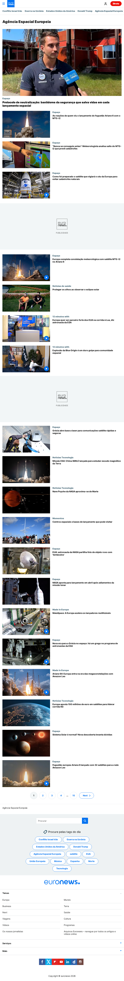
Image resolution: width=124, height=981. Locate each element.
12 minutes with (60, 316)
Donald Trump (85, 11)
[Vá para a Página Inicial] (11, 3)
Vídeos (5, 925)
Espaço (6, 98)
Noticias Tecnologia (62, 457)
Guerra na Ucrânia (34, 11)
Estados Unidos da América (60, 11)
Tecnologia (62, 868)
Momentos (58, 518)
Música (58, 861)
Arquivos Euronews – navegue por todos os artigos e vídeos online (90, 932)
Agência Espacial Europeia (109, 11)
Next (85, 795)
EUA (88, 854)
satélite (73, 854)
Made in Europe (60, 609)
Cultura (67, 918)
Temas (5, 893)
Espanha (75, 861)
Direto (116, 3)
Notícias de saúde (61, 286)
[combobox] (62, 821)
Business (6, 906)
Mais (4, 951)
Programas (69, 925)
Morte (91, 861)
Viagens (6, 918)
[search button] (85, 821)
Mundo (67, 899)
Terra (66, 906)
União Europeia (37, 861)
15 (73, 795)
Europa (5, 899)
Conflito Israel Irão (12, 11)
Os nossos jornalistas (12, 931)
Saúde (67, 912)
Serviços (6, 943)
